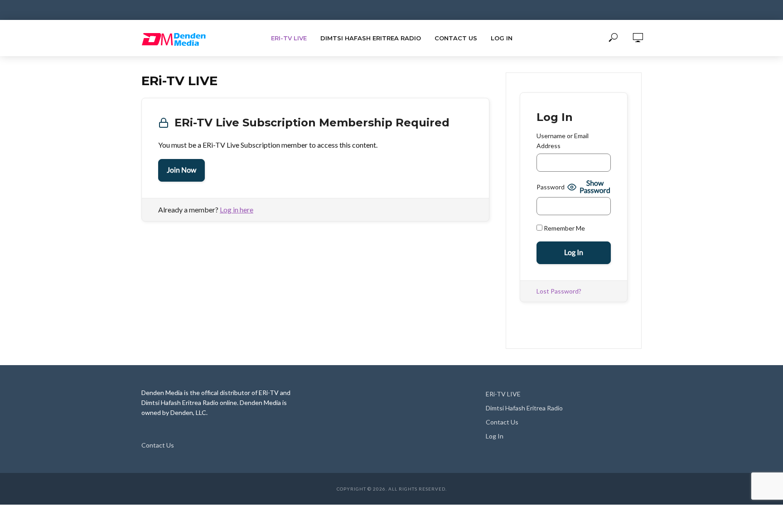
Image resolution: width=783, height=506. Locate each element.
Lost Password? (558, 291)
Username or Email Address (562, 140)
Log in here (236, 209)
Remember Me (563, 228)
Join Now (181, 170)
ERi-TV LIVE (289, 38)
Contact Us (456, 38)
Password (550, 187)
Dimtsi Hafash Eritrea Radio (370, 38)
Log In (501, 38)
